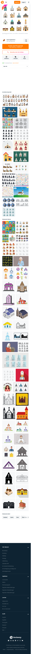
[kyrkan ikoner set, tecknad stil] (8, 391)
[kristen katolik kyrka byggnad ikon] (9, 619)
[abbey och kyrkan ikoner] (8, 290)
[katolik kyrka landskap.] (8, 444)
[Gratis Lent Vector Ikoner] (9, 223)
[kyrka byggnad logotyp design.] (10, 580)
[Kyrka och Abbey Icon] (9, 134)
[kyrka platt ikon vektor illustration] (7, 494)
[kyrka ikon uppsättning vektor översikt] (8, 354)
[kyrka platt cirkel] (7, 167)
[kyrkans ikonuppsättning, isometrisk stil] (12, 330)
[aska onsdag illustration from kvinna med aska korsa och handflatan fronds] (21, 567)
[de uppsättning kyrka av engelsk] (7, 212)
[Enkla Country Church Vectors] (9, 201)
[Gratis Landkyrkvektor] (9, 261)
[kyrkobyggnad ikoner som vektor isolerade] (8, 319)
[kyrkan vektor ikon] (7, 190)
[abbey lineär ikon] (8, 280)
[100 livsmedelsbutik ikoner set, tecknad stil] (21, 247)
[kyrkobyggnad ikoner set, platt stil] (8, 305)
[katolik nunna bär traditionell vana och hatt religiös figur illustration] (8, 568)
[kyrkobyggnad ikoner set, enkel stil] (7, 145)
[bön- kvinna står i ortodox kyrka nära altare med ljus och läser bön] (10, 516)
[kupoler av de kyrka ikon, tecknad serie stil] (21, 470)
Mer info (5, 66)
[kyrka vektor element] (8, 405)
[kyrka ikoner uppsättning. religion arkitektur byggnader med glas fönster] (8, 378)
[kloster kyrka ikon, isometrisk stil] (8, 458)
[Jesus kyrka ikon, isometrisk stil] (8, 471)
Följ (26, 41)
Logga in (24, 2)
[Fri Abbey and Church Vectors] (9, 156)
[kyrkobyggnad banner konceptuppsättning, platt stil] (19, 317)
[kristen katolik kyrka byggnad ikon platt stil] (8, 605)
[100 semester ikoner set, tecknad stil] (8, 248)
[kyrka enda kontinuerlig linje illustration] (8, 555)
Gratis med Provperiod (15, 46)
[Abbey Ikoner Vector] (9, 179)
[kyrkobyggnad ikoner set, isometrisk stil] (8, 340)
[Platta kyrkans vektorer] (8, 271)
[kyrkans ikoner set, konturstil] (7, 527)
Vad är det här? (16, 63)
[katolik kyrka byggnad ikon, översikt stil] (8, 592)
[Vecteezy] (2, 2)
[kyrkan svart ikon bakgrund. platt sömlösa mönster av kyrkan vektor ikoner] (8, 235)
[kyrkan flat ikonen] (7, 123)
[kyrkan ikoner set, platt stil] (18, 123)
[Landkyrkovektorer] (9, 112)
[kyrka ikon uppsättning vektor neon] (21, 353)
